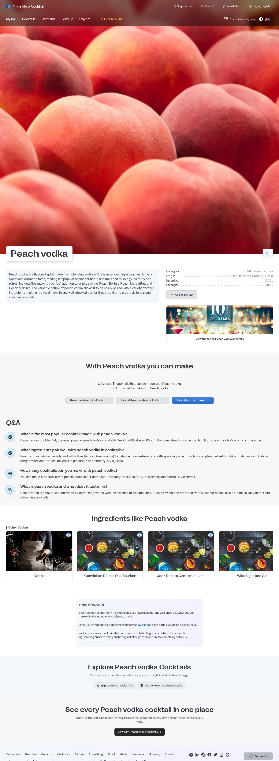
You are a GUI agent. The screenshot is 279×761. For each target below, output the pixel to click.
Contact (170, 754)
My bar (141, 625)
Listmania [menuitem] (48, 19)
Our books (63, 754)
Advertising (96, 754)
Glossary (154, 754)
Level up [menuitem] (67, 19)
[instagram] (221, 754)
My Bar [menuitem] (11, 19)
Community (13, 754)
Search (209, 6)
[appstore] (191, 754)
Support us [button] (261, 756)
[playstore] (197, 754)
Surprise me (184, 6)
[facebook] (209, 754)
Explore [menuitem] (84, 19)
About (111, 754)
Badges (79, 754)
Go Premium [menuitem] (113, 19)
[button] (181, 294)
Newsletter (233, 6)
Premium (31, 754)
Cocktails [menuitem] (28, 19)
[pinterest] (227, 754)
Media (123, 754)
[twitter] (215, 754)
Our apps (47, 754)
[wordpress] (203, 754)
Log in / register (261, 6)
